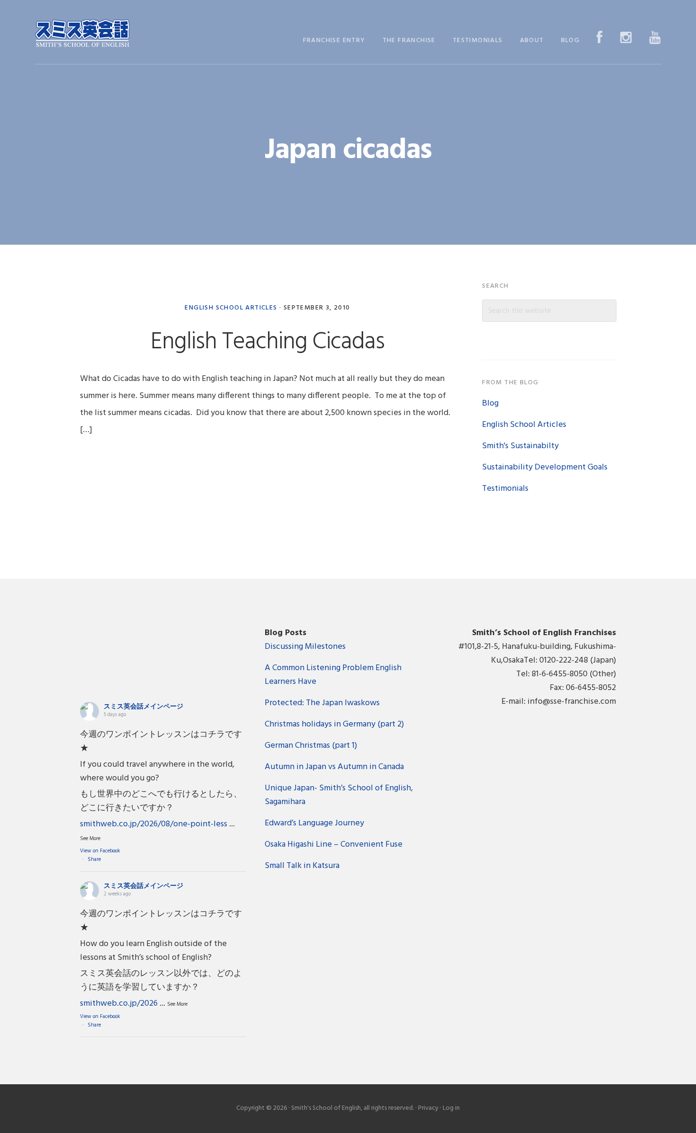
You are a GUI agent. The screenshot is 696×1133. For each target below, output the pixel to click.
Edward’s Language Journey (314, 823)
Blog (490, 403)
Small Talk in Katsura (302, 866)
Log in (451, 1108)
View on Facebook (100, 851)
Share (94, 859)
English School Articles (231, 307)
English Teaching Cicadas (267, 342)
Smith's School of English (82, 34)
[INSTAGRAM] (626, 38)
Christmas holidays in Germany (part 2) (334, 724)
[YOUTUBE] (655, 38)
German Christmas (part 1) (311, 745)
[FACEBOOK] (600, 38)
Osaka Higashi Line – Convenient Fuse (333, 844)
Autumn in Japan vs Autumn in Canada (334, 767)
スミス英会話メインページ (143, 706)
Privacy (428, 1108)
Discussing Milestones (305, 647)
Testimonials (505, 489)
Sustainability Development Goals (544, 467)
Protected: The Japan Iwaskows (322, 703)
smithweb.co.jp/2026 (119, 1003)
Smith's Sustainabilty (520, 446)
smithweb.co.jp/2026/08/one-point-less (153, 824)
